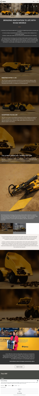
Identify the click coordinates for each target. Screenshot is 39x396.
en (33, 1)
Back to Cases (19, 366)
